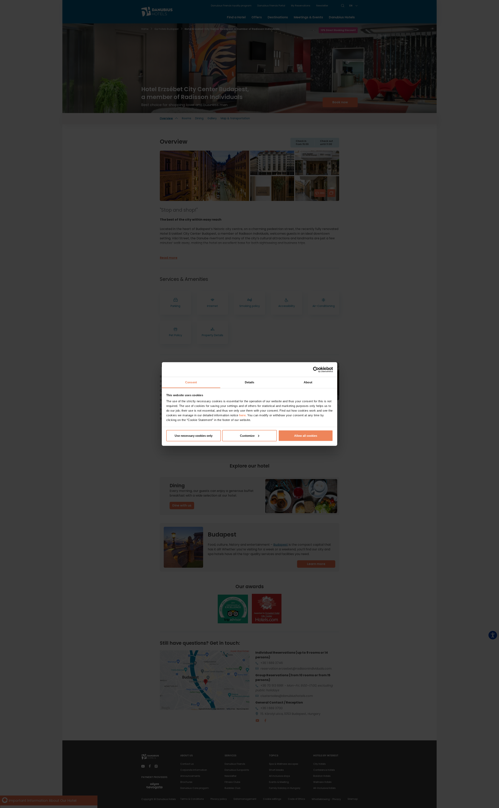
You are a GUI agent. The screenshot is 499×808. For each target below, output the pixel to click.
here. (243, 415)
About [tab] (308, 382)
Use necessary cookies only (193, 435)
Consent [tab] (191, 382)
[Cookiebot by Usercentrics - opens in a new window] (316, 369)
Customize (247, 435)
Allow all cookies (305, 435)
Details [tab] (249, 382)
